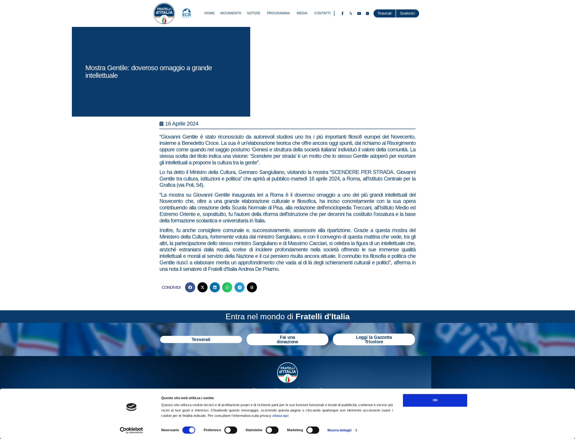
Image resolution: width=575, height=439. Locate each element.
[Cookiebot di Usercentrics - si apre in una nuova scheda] (131, 430)
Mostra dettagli (339, 430)
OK (435, 400)
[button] (190, 287)
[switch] (230, 430)
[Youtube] (359, 13)
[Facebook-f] (342, 13)
